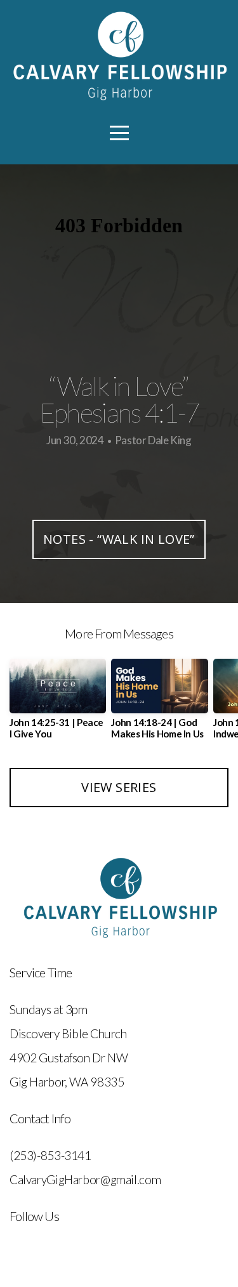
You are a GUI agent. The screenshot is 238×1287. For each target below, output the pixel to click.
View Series (118, 787)
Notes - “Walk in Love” (119, 539)
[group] (58, 704)
